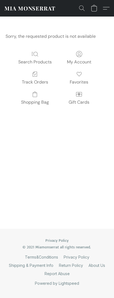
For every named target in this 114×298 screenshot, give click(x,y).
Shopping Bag (35, 102)
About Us (97, 265)
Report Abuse (57, 273)
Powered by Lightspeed (57, 283)
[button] (29, 8)
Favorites (79, 82)
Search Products (35, 62)
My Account (79, 62)
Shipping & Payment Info (31, 265)
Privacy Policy (76, 257)
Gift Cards (79, 102)
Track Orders (35, 82)
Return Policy (71, 265)
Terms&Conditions (41, 257)
